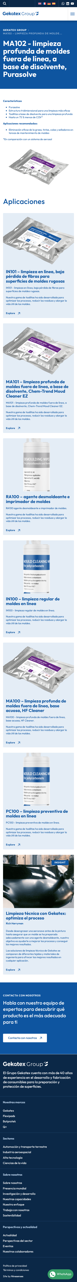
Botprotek (9, 1121)
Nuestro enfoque (13, 1204)
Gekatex (8, 1110)
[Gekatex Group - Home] (20, 14)
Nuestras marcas (14, 1102)
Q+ (5, 1127)
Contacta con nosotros (22, 1038)
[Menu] (72, 14)
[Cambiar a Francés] (45, 4)
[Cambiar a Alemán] (49, 4)
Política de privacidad (15, 1265)
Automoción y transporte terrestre (25, 1146)
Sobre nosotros (12, 1174)
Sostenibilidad (12, 1215)
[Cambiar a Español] (54, 4)
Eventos (8, 1246)
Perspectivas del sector (18, 1240)
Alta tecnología (12, 1157)
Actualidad (10, 1235)
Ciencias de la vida (14, 1163)
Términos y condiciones (16, 1270)
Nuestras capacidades (17, 1199)
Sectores (8, 1138)
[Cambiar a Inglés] (40, 4)
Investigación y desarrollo (19, 1193)
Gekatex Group (15, 30)
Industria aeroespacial (17, 1152)
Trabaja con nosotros (16, 1210)
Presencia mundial (14, 1188)
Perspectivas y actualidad (20, 1227)
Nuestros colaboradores (18, 1251)
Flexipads (9, 1116)
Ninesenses (17, 1276)
